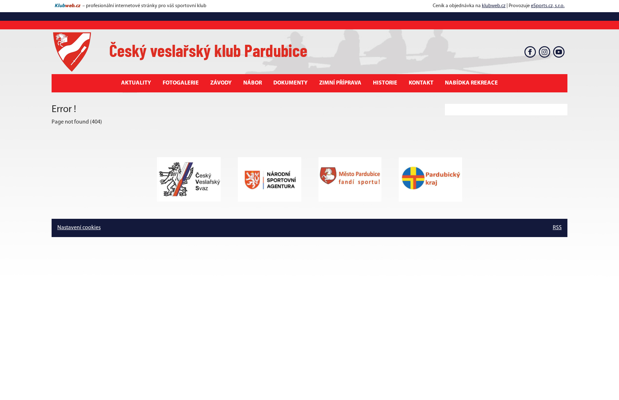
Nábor (252, 83)
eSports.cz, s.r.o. (548, 6)
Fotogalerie (181, 83)
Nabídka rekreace (471, 83)
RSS (557, 228)
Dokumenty (290, 83)
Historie (385, 83)
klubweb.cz (493, 6)
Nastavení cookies (79, 228)
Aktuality (136, 83)
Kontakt (421, 83)
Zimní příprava (340, 83)
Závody (221, 83)
